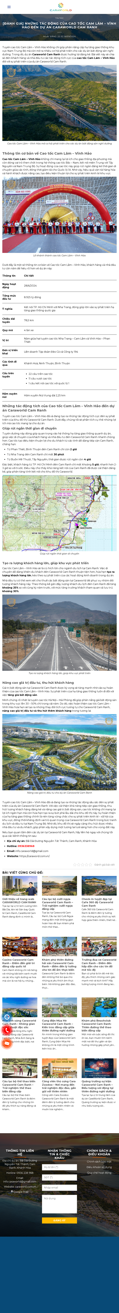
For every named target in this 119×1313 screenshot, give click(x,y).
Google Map (21, 1191)
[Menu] (9, 7)
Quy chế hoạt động (99, 1172)
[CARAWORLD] (60, 7)
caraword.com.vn (25, 1186)
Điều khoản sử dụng (99, 1167)
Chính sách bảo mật (99, 1161)
